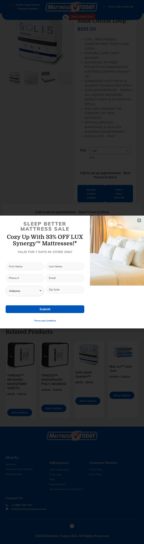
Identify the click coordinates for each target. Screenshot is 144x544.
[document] (72, 272)
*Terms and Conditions (45, 320)
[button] (139, 220)
